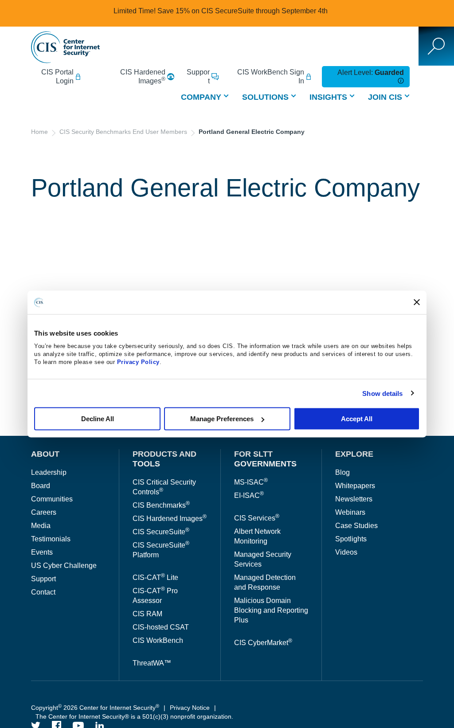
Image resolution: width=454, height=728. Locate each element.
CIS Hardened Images (142, 76)
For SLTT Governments (265, 459)
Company (201, 97)
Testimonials (50, 539)
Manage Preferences (222, 419)
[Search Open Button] (436, 46)
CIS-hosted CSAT (161, 627)
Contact (43, 592)
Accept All (356, 419)
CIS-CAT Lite (155, 577)
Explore (354, 454)
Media (41, 525)
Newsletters (353, 499)
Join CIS (385, 97)
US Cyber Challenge (64, 565)
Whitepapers (355, 485)
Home (39, 131)
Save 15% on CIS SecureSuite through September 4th (242, 11)
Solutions (265, 97)
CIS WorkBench (158, 640)
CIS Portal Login (57, 76)
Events (42, 552)
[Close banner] (417, 302)
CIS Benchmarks (161, 505)
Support (198, 76)
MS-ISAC (251, 482)
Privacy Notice (190, 707)
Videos (346, 552)
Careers (43, 512)
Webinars (350, 512)
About (45, 454)
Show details (382, 393)
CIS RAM (147, 614)
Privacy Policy (138, 362)
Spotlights (351, 539)
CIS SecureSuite (161, 532)
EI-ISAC (249, 495)
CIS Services (256, 518)
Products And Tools (164, 459)
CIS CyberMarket (263, 642)
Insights (328, 97)
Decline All (97, 419)
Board (40, 485)
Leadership (49, 472)
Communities (52, 499)
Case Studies (356, 525)
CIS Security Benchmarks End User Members (123, 131)
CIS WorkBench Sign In (270, 76)
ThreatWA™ (152, 663)
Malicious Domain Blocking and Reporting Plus (271, 610)
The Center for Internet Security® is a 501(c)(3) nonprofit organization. (135, 716)
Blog (342, 472)
